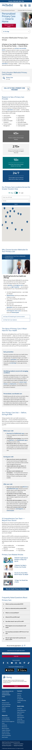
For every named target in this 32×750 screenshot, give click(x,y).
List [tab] (22, 193)
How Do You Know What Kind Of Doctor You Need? (21, 573)
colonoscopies (15, 312)
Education (4, 708)
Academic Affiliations (6, 730)
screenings (13, 363)
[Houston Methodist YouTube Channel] (12, 663)
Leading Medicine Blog (21, 700)
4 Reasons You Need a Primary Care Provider (20, 566)
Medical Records (20, 715)
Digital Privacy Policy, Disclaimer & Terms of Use (11, 742)
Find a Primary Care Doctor (8, 10)
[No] (24, 646)
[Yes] (22, 646)
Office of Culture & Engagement (8, 721)
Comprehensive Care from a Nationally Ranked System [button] (15, 257)
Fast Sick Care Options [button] (11, 320)
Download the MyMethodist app (15, 433)
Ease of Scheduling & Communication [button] (15, 316)
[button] (2, 225)
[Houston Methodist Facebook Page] (3, 663)
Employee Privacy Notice (18, 745)
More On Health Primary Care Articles (16, 589)
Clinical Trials (19, 719)
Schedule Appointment (21, 710)
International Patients (6, 694)
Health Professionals (6, 706)
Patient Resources (20, 717)
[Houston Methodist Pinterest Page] (24, 663)
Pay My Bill (19, 714)
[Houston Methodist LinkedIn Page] (20, 663)
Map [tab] (11, 193)
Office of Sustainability (6, 735)
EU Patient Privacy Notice (6, 745)
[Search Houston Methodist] (25, 5)
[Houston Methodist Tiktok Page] (29, 663)
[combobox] (16, 31)
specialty (9, 285)
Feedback (19, 702)
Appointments (11, 295)
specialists (5, 63)
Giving (3, 723)
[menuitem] (16, 1)
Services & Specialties (6, 704)
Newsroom (19, 697)
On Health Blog (20, 698)
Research (4, 709)
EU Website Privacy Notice (18, 743)
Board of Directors (5, 728)
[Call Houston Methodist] (21, 5)
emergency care (18, 285)
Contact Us (19, 693)
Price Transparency (20, 722)
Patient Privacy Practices (6, 743)
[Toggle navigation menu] (29, 5)
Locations (4, 711)
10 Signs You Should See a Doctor (21, 581)
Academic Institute (5, 693)
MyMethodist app (22, 440)
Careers (3, 696)
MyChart (11, 440)
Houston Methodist (5, 718)
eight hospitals (15, 287)
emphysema (13, 384)
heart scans (18, 311)
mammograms (10, 311)
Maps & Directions (20, 712)
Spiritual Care (4, 726)
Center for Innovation (6, 733)
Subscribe (16, 656)
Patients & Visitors (5, 702)
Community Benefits (6, 719)
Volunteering (4, 725)
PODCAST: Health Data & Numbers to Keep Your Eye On (21, 559)
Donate (16, 686)
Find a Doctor (19, 708)
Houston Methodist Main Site (16, 1)
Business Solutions (21, 721)
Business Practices (5, 732)
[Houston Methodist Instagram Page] (16, 663)
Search (16, 204)
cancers (21, 382)
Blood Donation (5, 737)
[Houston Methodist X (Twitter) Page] (8, 663)
